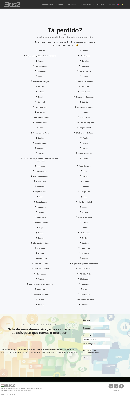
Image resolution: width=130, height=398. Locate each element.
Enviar (86, 358)
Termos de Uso (18, 395)
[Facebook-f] (121, 386)
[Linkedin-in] (110, 386)
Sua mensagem (89, 344)
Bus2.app (59, 4)
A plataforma (47, 4)
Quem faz (101, 4)
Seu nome (87, 320)
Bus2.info (72, 4)
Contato (111, 4)
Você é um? (87, 336)
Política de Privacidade (7, 395)
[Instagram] (116, 386)
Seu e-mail (87, 328)
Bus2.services (86, 4)
